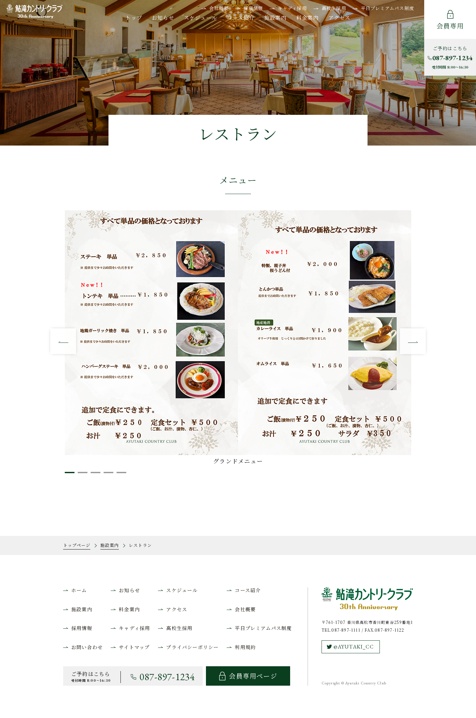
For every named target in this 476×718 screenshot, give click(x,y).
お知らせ (163, 17)
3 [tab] (94, 475)
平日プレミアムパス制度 (387, 8)
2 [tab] (81, 475)
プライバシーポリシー (192, 647)
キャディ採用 (292, 8)
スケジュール (200, 17)
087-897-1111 (345, 630)
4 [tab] (107, 475)
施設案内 (275, 17)
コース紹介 (241, 17)
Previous (63, 341)
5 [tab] (120, 475)
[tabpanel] (238, 338)
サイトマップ (134, 647)
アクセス (339, 17)
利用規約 (245, 647)
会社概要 (219, 8)
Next (413, 341)
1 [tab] (68, 475)
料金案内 (307, 17)
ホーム (79, 590)
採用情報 (253, 8)
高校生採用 (334, 8)
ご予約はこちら (452, 57)
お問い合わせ (87, 647)
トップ (133, 17)
